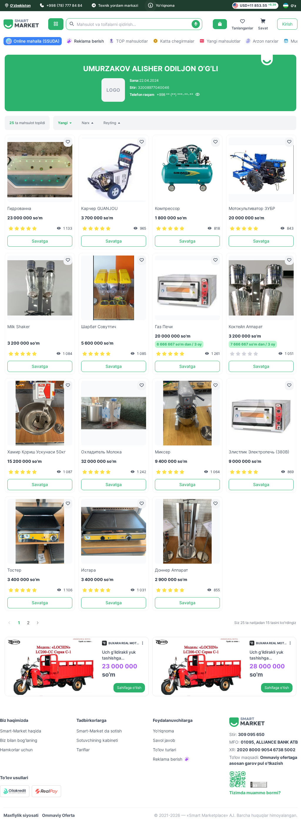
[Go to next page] (37, 622)
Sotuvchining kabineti (97, 740)
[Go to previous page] (9, 622)
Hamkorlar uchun (16, 749)
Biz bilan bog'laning (18, 740)
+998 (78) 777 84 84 (64, 5)
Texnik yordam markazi (118, 5)
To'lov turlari (164, 749)
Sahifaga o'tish (129, 687)
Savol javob (164, 740)
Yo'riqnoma (165, 5)
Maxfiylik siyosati (21, 815)
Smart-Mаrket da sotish (99, 730)
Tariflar (83, 749)
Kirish (287, 23)
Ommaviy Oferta (58, 815)
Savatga (40, 240)
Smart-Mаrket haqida (20, 730)
